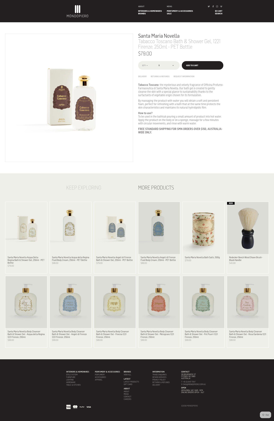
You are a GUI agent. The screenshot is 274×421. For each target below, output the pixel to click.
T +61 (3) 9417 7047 (188, 382)
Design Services (159, 377)
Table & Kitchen (73, 385)
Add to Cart (192, 65)
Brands (142, 14)
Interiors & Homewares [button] (150, 11)
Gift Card (128, 384)
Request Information (184, 76)
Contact (127, 397)
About (141, 6)
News (169, 6)
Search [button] (218, 14)
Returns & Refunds (160, 76)
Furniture (70, 377)
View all (127, 375)
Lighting (70, 380)
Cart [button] (219, 11)
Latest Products (131, 382)
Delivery (142, 76)
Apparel (98, 380)
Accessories (100, 377)
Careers (127, 399)
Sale (169, 14)
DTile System (71, 375)
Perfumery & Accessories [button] (180, 11)
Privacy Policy (159, 380)
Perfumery (100, 375)
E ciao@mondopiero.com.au (193, 384)
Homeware (70, 382)
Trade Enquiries (159, 375)
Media (126, 394)
